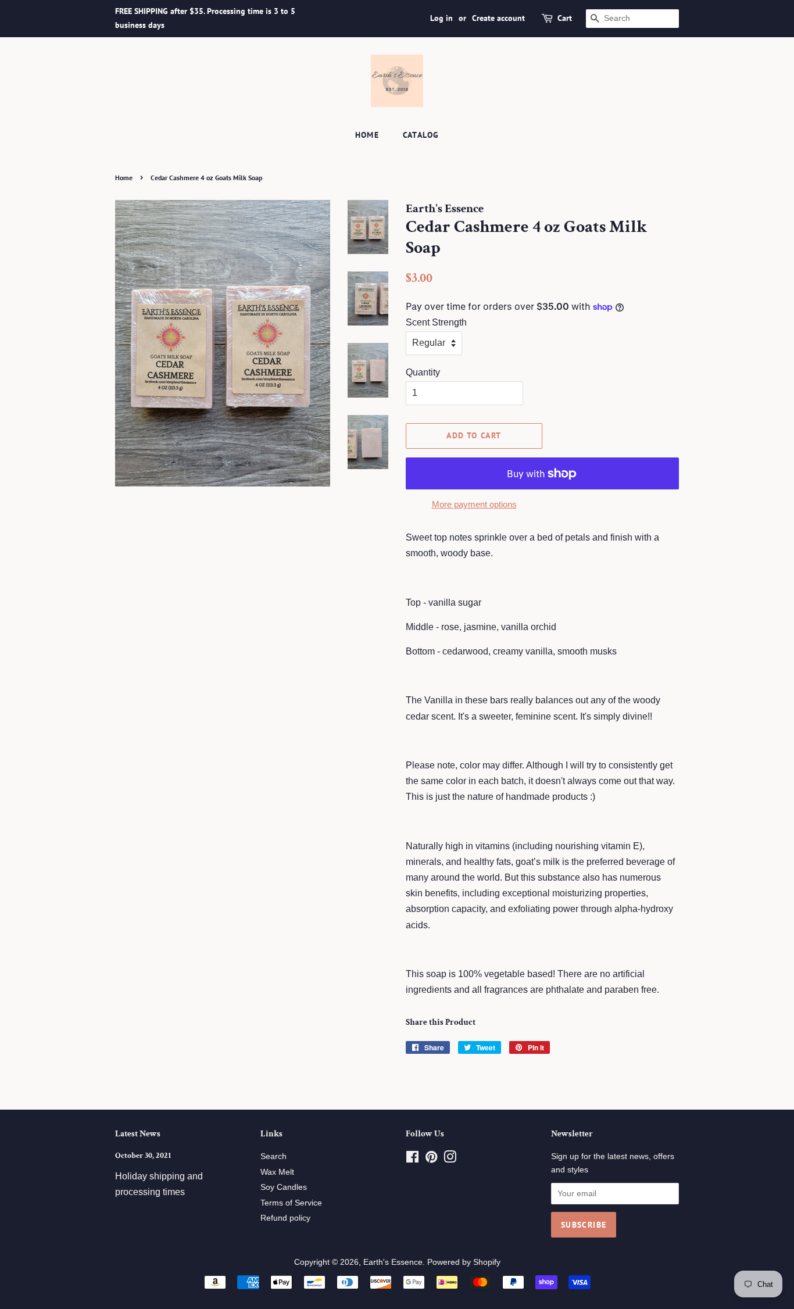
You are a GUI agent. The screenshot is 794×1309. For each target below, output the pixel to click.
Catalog (421, 135)
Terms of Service (291, 1203)
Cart (564, 18)
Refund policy (285, 1218)
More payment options (474, 504)
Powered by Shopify (463, 1262)
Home (367, 135)
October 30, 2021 (143, 1155)
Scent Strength (436, 322)
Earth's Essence (393, 1262)
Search (273, 1156)
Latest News (137, 1133)
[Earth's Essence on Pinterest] (431, 1159)
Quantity (423, 372)
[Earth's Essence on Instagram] (450, 1159)
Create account (498, 18)
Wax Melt (277, 1172)
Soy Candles (283, 1187)
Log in (441, 18)
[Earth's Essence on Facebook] (412, 1159)
